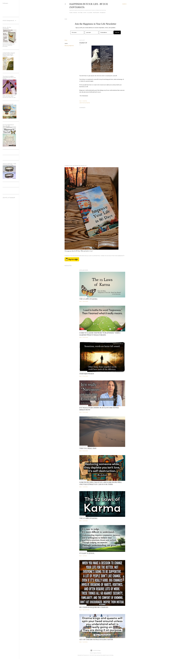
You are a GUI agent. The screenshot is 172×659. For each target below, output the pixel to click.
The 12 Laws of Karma (88, 299)
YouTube (80, 12)
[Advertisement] (102, 152)
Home (71, 12)
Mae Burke (99, 652)
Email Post (85, 100)
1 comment (85, 555)
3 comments (85, 641)
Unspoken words (86, 374)
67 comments (85, 376)
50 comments (85, 412)
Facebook (102, 12)
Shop (84, 12)
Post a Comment (86, 609)
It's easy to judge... (87, 553)
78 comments (85, 301)
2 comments (85, 520)
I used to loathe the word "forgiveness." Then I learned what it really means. (99, 334)
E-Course (89, 12)
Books (75, 12)
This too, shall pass (87, 448)
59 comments (85, 450)
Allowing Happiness (69, 45)
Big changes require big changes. (93, 607)
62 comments (85, 337)
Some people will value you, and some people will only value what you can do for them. (100, 483)
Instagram (96, 12)
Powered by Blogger (97, 650)
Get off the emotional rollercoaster (96, 639)
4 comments (85, 486)
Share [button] (66, 40)
